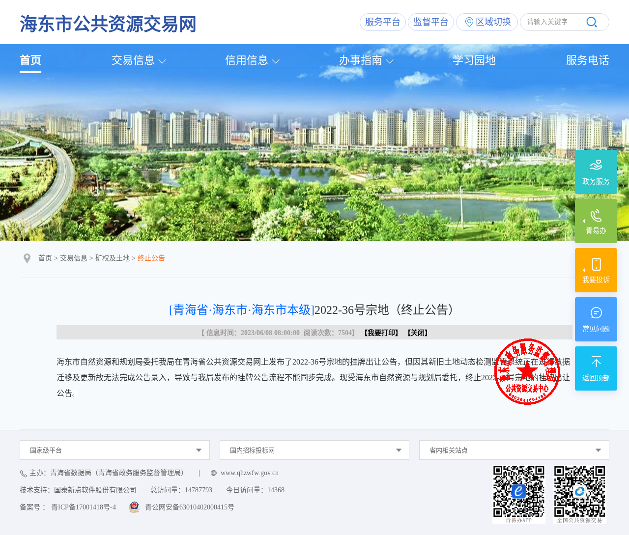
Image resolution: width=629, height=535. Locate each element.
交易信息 (133, 60)
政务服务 (596, 181)
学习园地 (474, 60)
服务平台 (382, 22)
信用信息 (246, 60)
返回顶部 (596, 378)
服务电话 (587, 60)
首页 (30, 60)
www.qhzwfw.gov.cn (250, 473)
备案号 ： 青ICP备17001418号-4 (68, 507)
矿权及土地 (112, 258)
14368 (276, 490)
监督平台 (431, 22)
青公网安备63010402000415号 (189, 507)
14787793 (198, 490)
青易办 (596, 230)
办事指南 (360, 60)
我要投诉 (596, 279)
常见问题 (596, 329)
